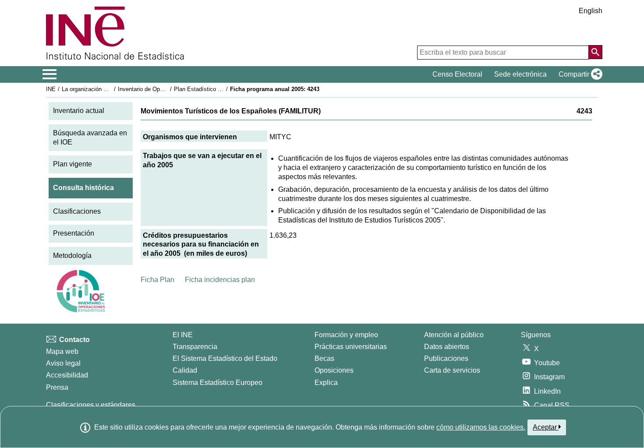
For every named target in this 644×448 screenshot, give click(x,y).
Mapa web (62, 351)
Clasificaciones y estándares (90, 405)
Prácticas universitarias (351, 346)
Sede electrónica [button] (520, 74)
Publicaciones (446, 358)
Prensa (57, 387)
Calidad (185, 370)
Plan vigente (72, 164)
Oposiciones (334, 370)
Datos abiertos (446, 346)
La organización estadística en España (111, 89)
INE (51, 89)
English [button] (590, 10)
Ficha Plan (157, 279)
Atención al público (454, 335)
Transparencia (195, 346)
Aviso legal (63, 363)
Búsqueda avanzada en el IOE (90, 137)
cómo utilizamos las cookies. (480, 427)
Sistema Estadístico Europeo (217, 382)
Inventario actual (78, 110)
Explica (326, 382)
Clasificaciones (77, 211)
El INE (183, 335)
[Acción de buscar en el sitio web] (595, 52)
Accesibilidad (67, 375)
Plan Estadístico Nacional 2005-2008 (221, 89)
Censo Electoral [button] (457, 74)
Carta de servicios (452, 370)
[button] (578, 74)
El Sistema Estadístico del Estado (225, 358)
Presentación (73, 233)
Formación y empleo (346, 335)
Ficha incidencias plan (220, 279)
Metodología (72, 255)
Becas (324, 358)
